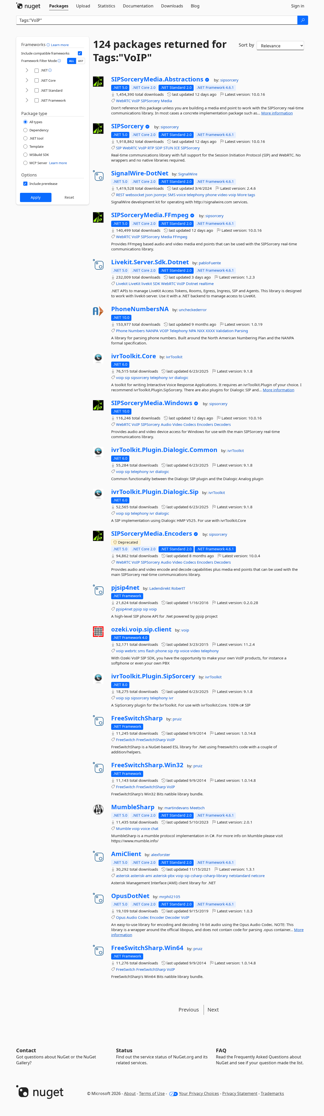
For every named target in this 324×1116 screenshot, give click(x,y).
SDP (158, 147)
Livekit (122, 283)
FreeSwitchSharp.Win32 (147, 765)
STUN (168, 147)
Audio (166, 424)
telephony (195, 194)
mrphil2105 (169, 896)
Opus (121, 917)
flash (150, 650)
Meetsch (197, 807)
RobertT (178, 588)
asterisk (123, 875)
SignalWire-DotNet (139, 173)
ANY (80, 61)
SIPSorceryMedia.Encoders (151, 533)
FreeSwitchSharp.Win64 (147, 948)
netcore (258, 875)
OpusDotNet (130, 896)
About (130, 1093)
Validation (225, 330)
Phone (121, 330)
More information (277, 112)
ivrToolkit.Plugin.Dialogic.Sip (154, 491)
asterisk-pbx (164, 875)
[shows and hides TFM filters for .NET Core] (27, 81)
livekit (146, 283)
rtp (176, 650)
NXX (201, 330)
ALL (71, 61)
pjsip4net (125, 587)
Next (213, 1009)
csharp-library (215, 875)
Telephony (179, 330)
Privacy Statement (239, 1093)
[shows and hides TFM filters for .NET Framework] (27, 101)
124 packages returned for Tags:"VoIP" (160, 50)
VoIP (136, 100)
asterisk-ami (141, 875)
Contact (26, 1050)
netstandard (239, 875)
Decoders (222, 424)
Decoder (172, 917)
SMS (171, 194)
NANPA (152, 330)
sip (127, 377)
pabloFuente (210, 262)
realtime (206, 283)
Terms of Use (152, 1093)
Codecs (189, 424)
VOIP (164, 330)
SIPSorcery (150, 100)
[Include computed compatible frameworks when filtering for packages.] (80, 53)
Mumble (123, 828)
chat (154, 828)
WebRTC (123, 100)
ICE (177, 147)
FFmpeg (180, 236)
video (222, 194)
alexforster (160, 854)
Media (166, 100)
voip (232, 194)
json (149, 194)
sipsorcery (229, 79)
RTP (151, 147)
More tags (246, 194)
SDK (156, 283)
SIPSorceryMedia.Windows (151, 403)
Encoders (205, 424)
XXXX (210, 330)
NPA (192, 330)
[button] (49, 44)
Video (177, 424)
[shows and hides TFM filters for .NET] (27, 71)
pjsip (137, 609)
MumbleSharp (132, 807)
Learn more (60, 45)
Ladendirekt (160, 588)
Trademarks (272, 1093)
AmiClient (126, 854)
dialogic (181, 377)
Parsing (241, 330)
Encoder (157, 917)
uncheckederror (193, 309)
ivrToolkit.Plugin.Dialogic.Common (164, 449)
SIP (119, 147)
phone (211, 194)
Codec (143, 917)
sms (141, 650)
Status (124, 1050)
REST (120, 194)
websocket (135, 194)
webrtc (131, 650)
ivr (171, 377)
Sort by (246, 45)
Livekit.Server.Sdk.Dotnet (150, 262)
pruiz (177, 718)
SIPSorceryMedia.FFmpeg (150, 215)
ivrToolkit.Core (133, 356)
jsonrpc (160, 194)
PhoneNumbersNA (140, 309)
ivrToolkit (174, 356)
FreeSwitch (125, 739)
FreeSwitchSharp (137, 718)
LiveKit (134, 283)
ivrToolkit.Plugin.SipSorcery (153, 676)
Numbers (136, 330)
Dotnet (192, 283)
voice (181, 194)
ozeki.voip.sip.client (141, 629)
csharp (196, 875)
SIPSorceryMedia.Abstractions (157, 79)
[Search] (302, 20)
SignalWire (187, 173)
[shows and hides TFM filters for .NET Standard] (27, 91)
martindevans (177, 807)
